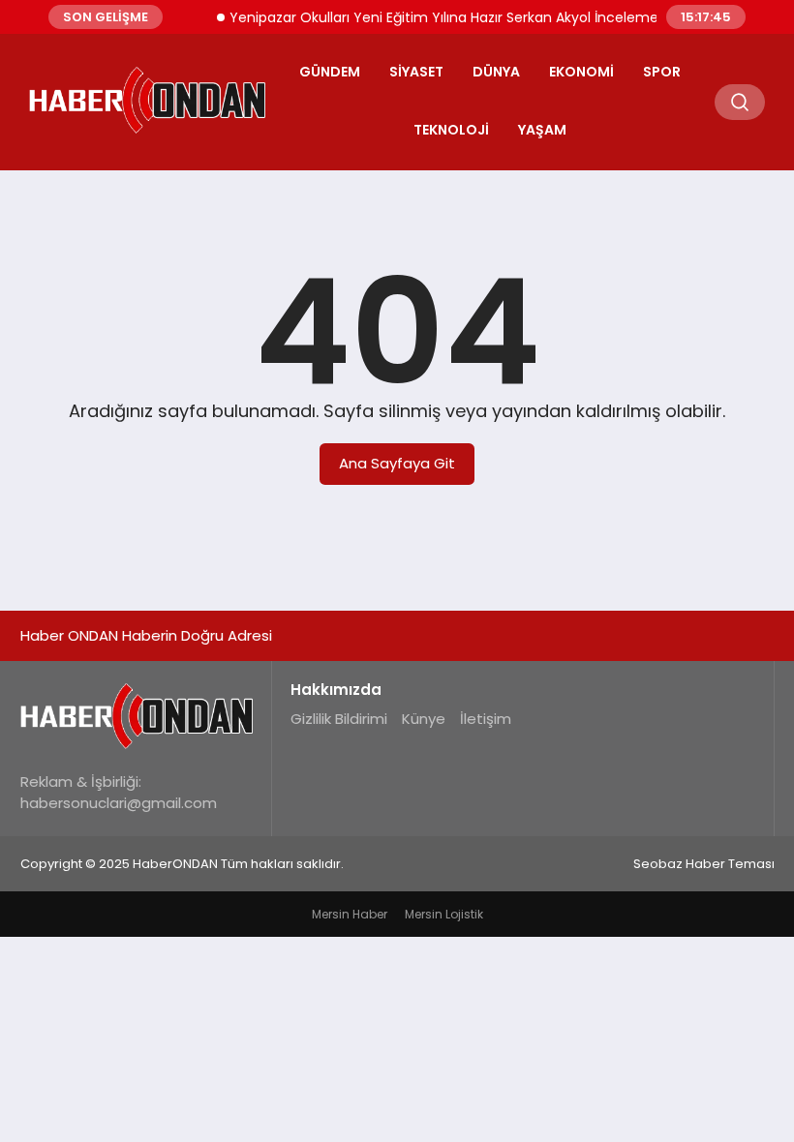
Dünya (496, 71)
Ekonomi (581, 71)
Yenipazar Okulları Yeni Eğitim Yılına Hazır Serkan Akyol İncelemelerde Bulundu (482, 17)
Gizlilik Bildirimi (338, 718)
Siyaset (416, 71)
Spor (662, 71)
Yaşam (542, 129)
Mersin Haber (349, 914)
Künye (423, 718)
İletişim (485, 718)
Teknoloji (451, 129)
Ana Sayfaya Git (397, 463)
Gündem (329, 71)
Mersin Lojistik (444, 914)
